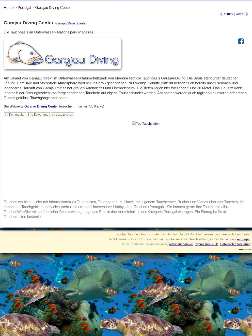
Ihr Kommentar (15, 114)
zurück (228, 14)
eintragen (243, 239)
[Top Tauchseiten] (145, 123)
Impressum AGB (206, 244)
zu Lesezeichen (62, 114)
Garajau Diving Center (71, 23)
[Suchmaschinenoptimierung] (245, 249)
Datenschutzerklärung (235, 244)
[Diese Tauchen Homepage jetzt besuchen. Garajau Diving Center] (62, 70)
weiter (240, 14)
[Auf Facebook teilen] (241, 44)
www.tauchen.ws (181, 244)
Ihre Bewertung (38, 114)
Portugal (24, 7)
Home (9, 7)
